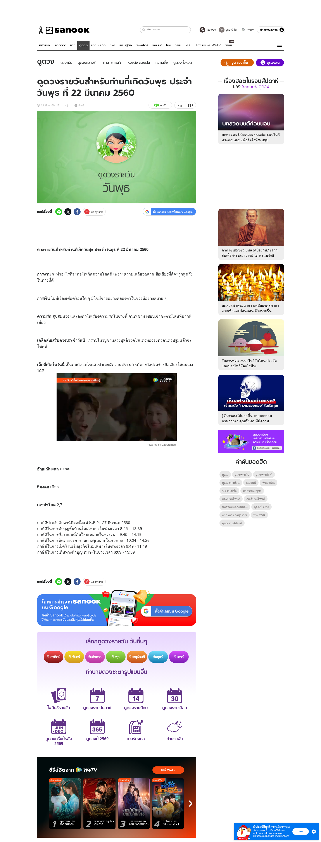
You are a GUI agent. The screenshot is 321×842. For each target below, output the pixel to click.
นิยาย (228, 45)
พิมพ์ (81, 105)
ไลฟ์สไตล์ (142, 45)
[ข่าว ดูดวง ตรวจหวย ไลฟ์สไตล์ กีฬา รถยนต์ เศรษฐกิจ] (63, 30)
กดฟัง (163, 105)
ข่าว (72, 45)
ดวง (40, 249)
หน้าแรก (44, 45)
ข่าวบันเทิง (98, 45)
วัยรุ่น (178, 45)
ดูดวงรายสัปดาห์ (232, 523)
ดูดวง (83, 45)
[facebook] (77, 211)
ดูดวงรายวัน (242, 475)
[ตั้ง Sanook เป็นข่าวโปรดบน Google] (116, 608)
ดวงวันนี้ (251, 483)
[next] (190, 803)
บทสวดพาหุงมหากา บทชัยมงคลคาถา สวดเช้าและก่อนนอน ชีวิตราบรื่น (250, 308)
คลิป (189, 45)
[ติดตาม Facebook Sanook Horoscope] (251, 441)
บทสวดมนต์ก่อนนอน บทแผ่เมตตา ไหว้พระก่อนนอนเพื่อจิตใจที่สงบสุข (251, 137)
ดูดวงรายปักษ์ (264, 475)
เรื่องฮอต (60, 45)
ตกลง (300, 831)
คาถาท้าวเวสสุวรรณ (234, 515)
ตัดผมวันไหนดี (231, 499)
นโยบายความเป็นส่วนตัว (263, 836)
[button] (144, 29)
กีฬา (112, 45)
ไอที (168, 45)
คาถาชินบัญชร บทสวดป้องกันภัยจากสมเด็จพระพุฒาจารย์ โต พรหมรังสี (250, 253)
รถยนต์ (157, 45)
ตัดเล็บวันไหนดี (255, 499)
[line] (58, 211)
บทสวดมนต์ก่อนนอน (235, 507)
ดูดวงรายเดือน (231, 483)
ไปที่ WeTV (168, 770)
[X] (67, 211)
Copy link (97, 212)
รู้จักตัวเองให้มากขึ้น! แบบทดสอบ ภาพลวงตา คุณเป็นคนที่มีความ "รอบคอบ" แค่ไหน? (247, 421)
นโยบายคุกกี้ (283, 836)
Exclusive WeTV (208, 45)
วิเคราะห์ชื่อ (229, 491)
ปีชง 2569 (259, 515)
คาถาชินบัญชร (252, 491)
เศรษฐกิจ (125, 45)
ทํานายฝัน (268, 483)
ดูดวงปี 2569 (261, 507)
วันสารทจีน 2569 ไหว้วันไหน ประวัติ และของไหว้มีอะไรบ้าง (249, 363)
